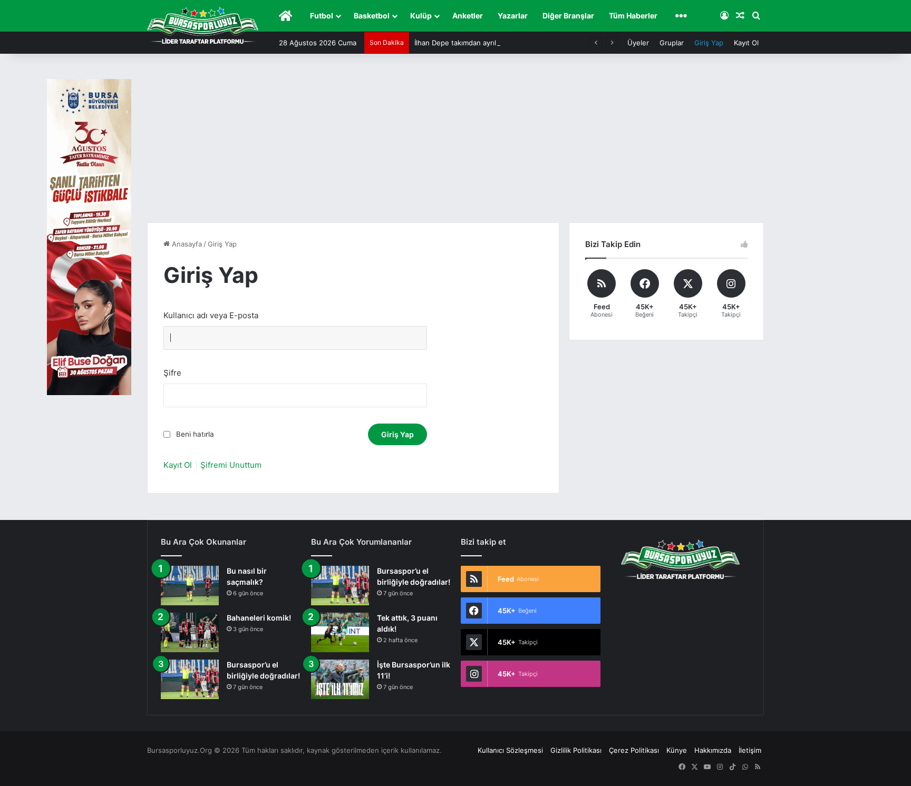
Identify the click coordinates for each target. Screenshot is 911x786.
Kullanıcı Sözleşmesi (510, 750)
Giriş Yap (708, 42)
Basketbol (372, 15)
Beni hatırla (195, 434)
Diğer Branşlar (568, 15)
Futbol (321, 15)
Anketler (467, 15)
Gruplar (672, 42)
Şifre (172, 373)
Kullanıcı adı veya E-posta (210, 315)
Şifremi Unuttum (230, 465)
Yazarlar (513, 15)
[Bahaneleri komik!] (190, 632)
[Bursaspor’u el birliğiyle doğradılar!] (190, 679)
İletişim (750, 750)
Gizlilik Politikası (576, 750)
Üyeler (638, 42)
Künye (676, 750)
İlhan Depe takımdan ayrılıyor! (462, 42)
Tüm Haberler (633, 15)
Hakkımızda (712, 750)
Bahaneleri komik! (259, 617)
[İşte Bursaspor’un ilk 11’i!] (340, 679)
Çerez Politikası (634, 750)
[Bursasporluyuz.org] (202, 25)
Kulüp (421, 15)
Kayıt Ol (746, 42)
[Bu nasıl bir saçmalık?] (190, 585)
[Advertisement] (455, 143)
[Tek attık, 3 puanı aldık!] (340, 632)
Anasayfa (186, 244)
